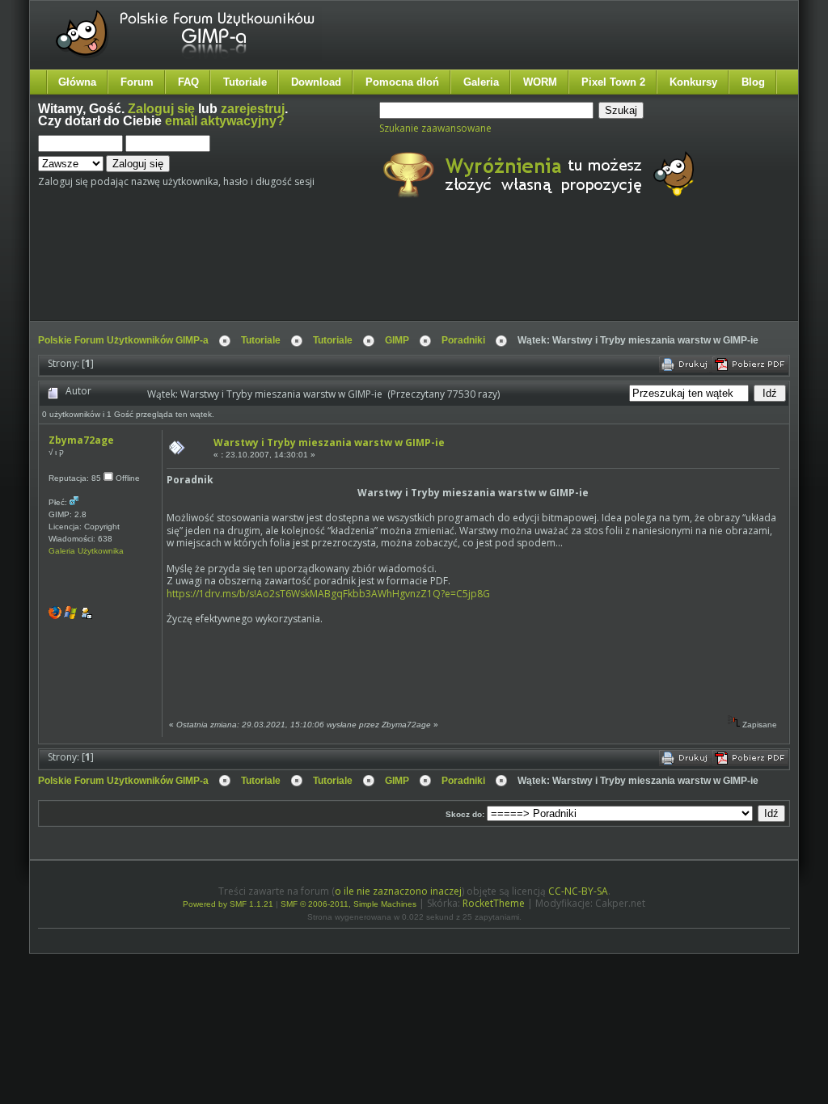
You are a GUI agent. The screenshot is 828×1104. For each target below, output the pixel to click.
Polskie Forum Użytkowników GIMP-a (123, 340)
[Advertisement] (341, 273)
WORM (540, 82)
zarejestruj (253, 109)
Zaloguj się (161, 109)
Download (316, 82)
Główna (77, 82)
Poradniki (463, 340)
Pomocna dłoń (402, 82)
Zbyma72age (81, 440)
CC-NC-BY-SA (578, 891)
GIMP (397, 340)
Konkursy (693, 82)
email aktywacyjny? (225, 121)
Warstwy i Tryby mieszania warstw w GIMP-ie (329, 442)
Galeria (481, 82)
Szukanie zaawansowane (435, 128)
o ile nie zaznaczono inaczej (398, 891)
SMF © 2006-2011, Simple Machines (348, 904)
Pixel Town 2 (613, 82)
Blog (753, 82)
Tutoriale (245, 82)
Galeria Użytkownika (86, 550)
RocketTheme (494, 903)
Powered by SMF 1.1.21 (228, 904)
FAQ (188, 82)
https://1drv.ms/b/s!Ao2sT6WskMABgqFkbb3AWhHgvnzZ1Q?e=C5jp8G (328, 593)
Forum (137, 82)
